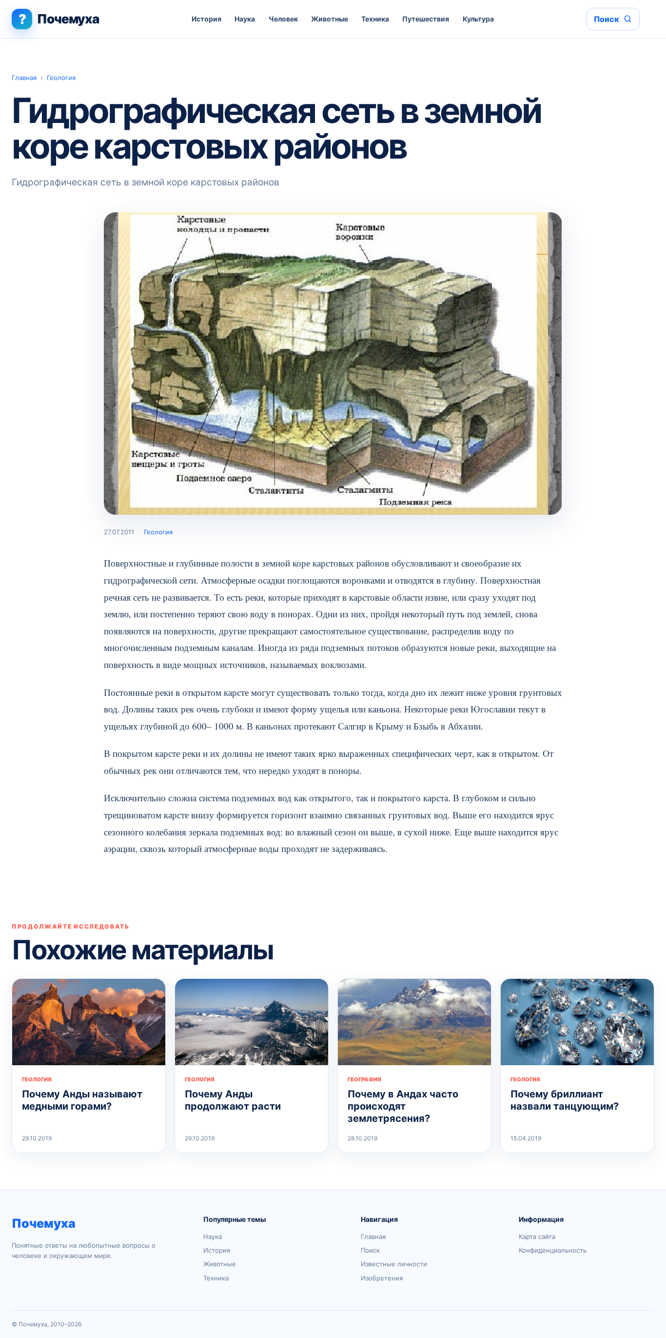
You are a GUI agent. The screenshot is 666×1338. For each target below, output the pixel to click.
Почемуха (44, 1223)
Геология (61, 77)
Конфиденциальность (553, 1250)
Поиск (370, 1250)
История (206, 19)
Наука (245, 19)
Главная (24, 77)
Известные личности (394, 1264)
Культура (478, 19)
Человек (283, 19)
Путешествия (425, 19)
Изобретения (382, 1278)
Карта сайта (537, 1236)
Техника (375, 19)
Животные (329, 19)
